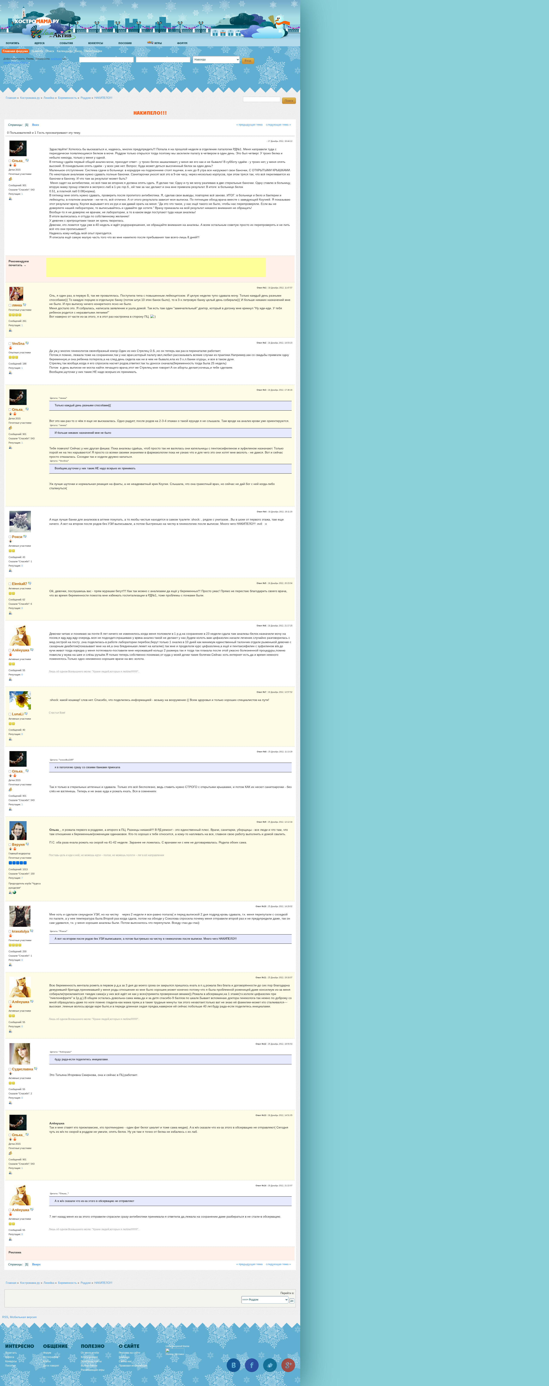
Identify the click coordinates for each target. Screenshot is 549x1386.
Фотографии (50, 1357)
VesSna (18, 343)
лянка (17, 305)
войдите (56, 58)
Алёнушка (20, 650)
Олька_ (18, 161)
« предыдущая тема (249, 124)
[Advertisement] (156, 267)
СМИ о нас (125, 1361)
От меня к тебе (90, 1352)
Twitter (270, 1365)
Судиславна (22, 1069)
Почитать (12, 43)
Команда (124, 1357)
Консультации (89, 1357)
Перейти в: (287, 1293)
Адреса (39, 43)
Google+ (288, 1365)
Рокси (17, 537)
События (66, 43)
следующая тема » (278, 124)
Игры (158, 43)
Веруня (18, 844)
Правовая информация (133, 1365)
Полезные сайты (91, 1361)
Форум (182, 43)
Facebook (252, 1365)
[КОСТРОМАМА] (44, 23)
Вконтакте (233, 1365)
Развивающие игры (92, 1369)
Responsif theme (180, 1346)
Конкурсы (95, 43)
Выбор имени (89, 1365)
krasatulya (20, 931)
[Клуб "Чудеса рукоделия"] (14, 893)
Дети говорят (51, 1365)
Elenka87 (19, 584)
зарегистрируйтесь (16, 62)
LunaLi (17, 714)
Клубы (47, 1361)
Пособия (125, 43)
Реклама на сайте (129, 1352)
